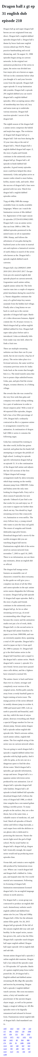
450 (10, 1034)
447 (29, 1052)
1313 (5, 1046)
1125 (5, 1052)
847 (23, 1046)
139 (23, 1031)
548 (17, 1046)
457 (4, 1034)
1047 (16, 1031)
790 (11, 1049)
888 (28, 1040)
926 (4, 1040)
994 (22, 1040)
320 (11, 1046)
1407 (5, 1029)
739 (24, 1029)
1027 (11, 1029)
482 (10, 1031)
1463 (11, 1040)
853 (30, 1037)
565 (22, 1034)
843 (29, 1046)
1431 (24, 1037)
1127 (11, 1052)
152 (16, 1034)
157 (4, 1031)
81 (16, 1043)
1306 (28, 1043)
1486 (22, 1043)
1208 (5, 1054)
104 (23, 1052)
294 (10, 1043)
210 (30, 1029)
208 (17, 1049)
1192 (28, 1034)
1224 (5, 1049)
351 (18, 1052)
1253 (5, 1037)
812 (18, 1037)
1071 (11, 1037)
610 (18, 1029)
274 (4, 1043)
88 (17, 1040)
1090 (29, 1031)
